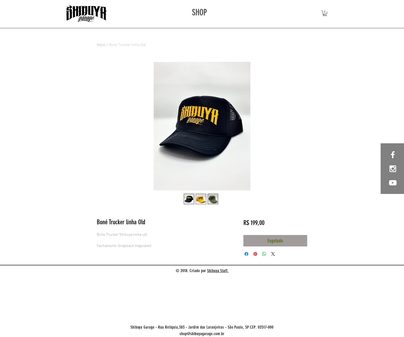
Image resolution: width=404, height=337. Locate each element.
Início (101, 45)
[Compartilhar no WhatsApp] (264, 254)
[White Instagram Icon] (392, 168)
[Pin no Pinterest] (255, 254)
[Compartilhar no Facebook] (246, 254)
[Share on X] (273, 254)
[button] (324, 13)
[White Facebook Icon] (392, 154)
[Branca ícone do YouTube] (392, 182)
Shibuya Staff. (218, 270)
